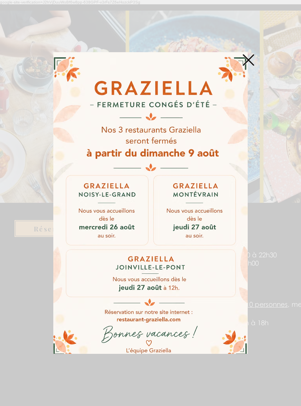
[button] (248, 60)
